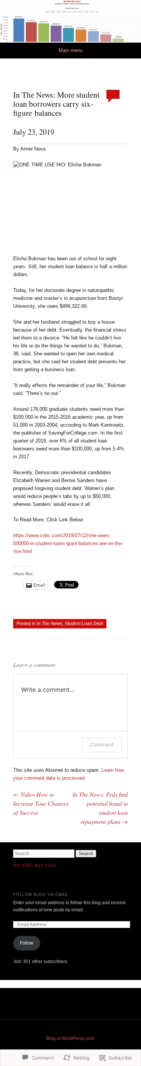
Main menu (71, 50)
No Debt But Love (34, 865)
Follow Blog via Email (40, 894)
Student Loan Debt (84, 623)
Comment (102, 744)
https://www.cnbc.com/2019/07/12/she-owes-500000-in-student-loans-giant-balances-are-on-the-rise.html (68, 543)
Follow (26, 943)
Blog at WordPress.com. (70, 1038)
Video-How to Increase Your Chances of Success (40, 803)
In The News (49, 623)
